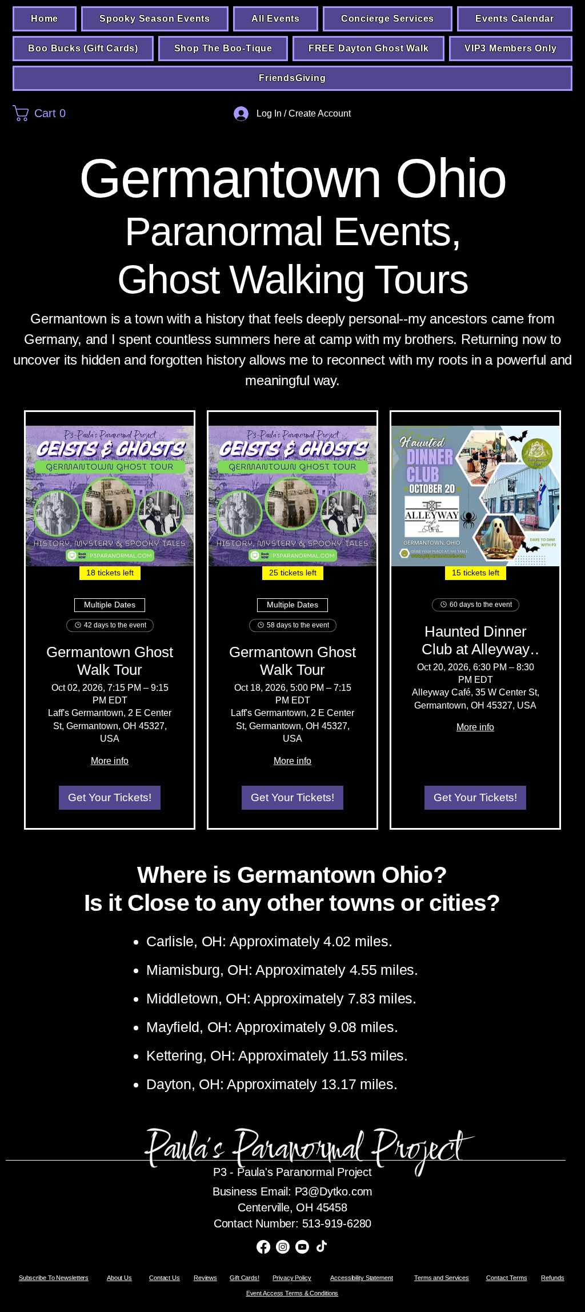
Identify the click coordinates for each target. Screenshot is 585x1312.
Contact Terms (506, 1277)
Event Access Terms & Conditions (292, 1293)
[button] (82, 113)
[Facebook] (263, 1247)
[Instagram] (283, 1247)
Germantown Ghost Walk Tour (109, 660)
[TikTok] (321, 1247)
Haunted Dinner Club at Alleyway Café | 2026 (476, 640)
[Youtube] (302, 1247)
